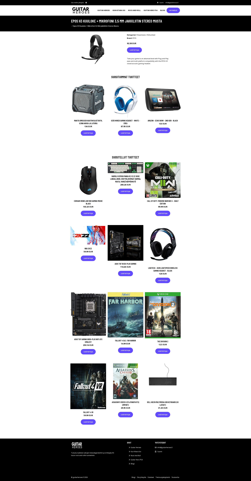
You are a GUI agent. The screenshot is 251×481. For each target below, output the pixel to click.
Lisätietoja (134, 50)
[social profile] (86, 2)
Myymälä (173, 10)
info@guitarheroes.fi (172, 3)
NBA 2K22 (88, 248)
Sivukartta (175, 477)
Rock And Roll (134, 10)
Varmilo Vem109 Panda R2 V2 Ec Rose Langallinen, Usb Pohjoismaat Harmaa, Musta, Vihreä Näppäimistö (125, 179)
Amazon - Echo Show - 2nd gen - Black (163, 120)
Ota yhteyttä (141, 477)
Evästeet (151, 477)
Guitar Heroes (103, 10)
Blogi (162, 10)
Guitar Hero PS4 (150, 10)
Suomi (162, 3)
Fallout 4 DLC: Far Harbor (125, 340)
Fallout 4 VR (88, 412)
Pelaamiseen (141, 35)
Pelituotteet (151, 35)
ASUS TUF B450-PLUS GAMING (125, 264)
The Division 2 (162, 341)
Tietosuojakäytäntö (163, 477)
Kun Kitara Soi (119, 10)
